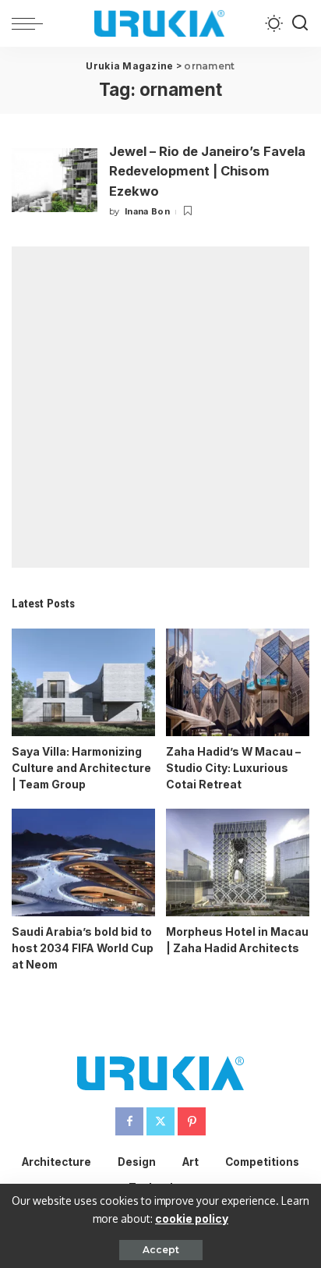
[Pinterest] (192, 1121)
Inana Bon (147, 211)
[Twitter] (160, 1121)
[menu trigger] (31, 23)
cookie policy (191, 1218)
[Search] (300, 23)
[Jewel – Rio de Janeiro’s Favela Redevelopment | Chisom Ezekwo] (54, 180)
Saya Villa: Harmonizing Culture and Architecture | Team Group (81, 768)
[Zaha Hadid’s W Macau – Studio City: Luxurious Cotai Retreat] (237, 682)
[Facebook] (129, 1121)
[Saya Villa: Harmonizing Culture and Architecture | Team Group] (83, 682)
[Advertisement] (160, 407)
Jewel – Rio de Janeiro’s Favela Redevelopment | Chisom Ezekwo (207, 171)
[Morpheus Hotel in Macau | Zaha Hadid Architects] (237, 862)
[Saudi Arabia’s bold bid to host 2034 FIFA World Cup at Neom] (83, 862)
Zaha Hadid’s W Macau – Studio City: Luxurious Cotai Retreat (233, 768)
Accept (161, 1250)
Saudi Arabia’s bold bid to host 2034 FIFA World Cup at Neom (82, 948)
